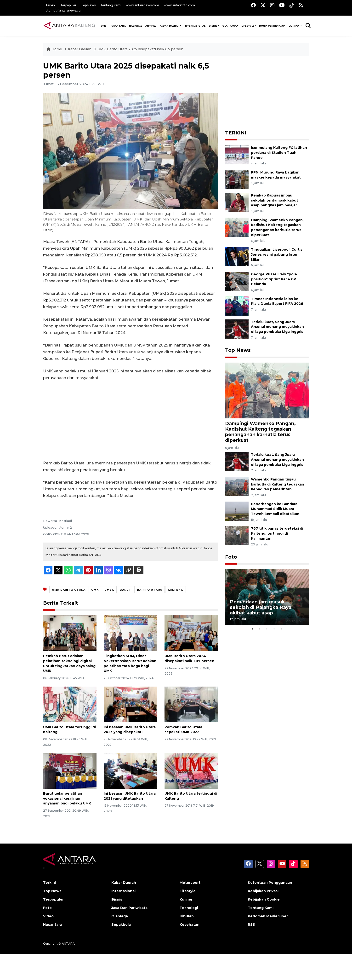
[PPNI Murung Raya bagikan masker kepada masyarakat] (237, 179)
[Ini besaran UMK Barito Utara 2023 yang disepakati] (130, 704)
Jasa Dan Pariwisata (129, 908)
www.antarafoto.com (179, 5)
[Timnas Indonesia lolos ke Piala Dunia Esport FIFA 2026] (237, 305)
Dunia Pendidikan (271, 25)
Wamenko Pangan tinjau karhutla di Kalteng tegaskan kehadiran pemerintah (277, 484)
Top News (88, 5)
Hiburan (187, 916)
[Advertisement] (130, 420)
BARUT (125, 589)
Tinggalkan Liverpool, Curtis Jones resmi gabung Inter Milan (276, 254)
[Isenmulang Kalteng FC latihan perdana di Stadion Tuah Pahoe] (237, 154)
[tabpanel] (267, 597)
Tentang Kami (110, 5)
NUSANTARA (117, 25)
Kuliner (186, 899)
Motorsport (190, 882)
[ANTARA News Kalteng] (69, 25)
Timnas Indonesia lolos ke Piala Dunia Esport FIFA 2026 (277, 301)
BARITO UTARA (149, 589)
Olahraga (229, 25)
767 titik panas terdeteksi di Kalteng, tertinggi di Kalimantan (277, 533)
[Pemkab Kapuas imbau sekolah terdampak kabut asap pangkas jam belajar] (237, 202)
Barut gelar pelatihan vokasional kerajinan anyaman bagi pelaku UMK (67, 798)
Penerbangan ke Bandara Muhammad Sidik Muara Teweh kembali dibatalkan (275, 509)
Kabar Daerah (169, 25)
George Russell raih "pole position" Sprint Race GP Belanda (274, 279)
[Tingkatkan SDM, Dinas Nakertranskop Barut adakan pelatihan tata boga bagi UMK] (130, 633)
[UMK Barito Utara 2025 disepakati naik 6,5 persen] (267, 390)
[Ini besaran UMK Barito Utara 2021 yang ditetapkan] (130, 770)
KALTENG (175, 589)
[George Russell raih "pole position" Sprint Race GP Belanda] (237, 281)
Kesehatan (189, 924)
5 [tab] (281, 628)
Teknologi (189, 908)
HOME (102, 25)
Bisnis (213, 25)
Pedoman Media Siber (268, 916)
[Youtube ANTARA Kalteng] (282, 5)
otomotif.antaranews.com (64, 10)
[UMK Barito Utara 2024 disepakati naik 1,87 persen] (191, 633)
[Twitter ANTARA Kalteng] (263, 5)
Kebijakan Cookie (264, 899)
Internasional (194, 25)
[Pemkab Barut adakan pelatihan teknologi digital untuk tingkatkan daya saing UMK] (70, 633)
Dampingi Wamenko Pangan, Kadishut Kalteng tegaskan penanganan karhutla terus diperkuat (260, 432)
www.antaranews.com (142, 5)
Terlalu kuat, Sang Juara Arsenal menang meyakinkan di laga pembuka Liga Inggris (277, 327)
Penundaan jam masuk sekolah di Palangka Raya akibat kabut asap (260, 607)
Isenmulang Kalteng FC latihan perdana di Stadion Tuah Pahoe (279, 152)
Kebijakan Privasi (263, 891)
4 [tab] (274, 628)
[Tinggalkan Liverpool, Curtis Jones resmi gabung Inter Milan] (237, 256)
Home (57, 49)
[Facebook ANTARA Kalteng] (253, 5)
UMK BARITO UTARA (68, 589)
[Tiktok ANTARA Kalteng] (292, 5)
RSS (251, 924)
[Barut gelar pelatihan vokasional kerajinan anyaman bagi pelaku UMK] (70, 770)
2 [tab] (259, 628)
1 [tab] (252, 628)
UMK (95, 589)
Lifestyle (247, 25)
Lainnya (294, 25)
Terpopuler (68, 5)
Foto (231, 557)
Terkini (50, 5)
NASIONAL (135, 25)
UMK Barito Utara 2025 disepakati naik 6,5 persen (140, 49)
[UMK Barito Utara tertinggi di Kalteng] (70, 704)
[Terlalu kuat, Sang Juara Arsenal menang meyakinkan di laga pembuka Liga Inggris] (237, 328)
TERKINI (235, 133)
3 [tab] (267, 628)
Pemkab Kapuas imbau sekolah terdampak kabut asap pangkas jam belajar (274, 200)
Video (48, 916)
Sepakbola (121, 924)
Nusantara (52, 924)
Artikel (150, 25)
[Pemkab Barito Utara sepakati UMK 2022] (191, 704)
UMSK (109, 589)
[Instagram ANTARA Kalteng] (272, 5)
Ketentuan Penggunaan (270, 882)
